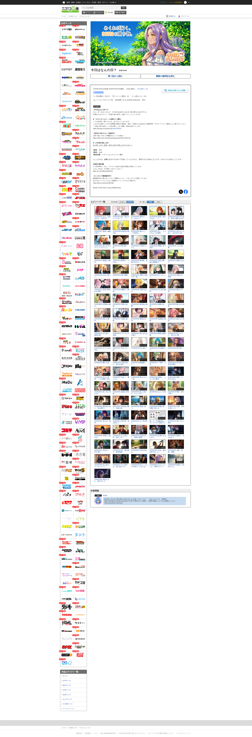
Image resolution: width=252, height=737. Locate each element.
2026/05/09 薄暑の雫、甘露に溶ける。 (157, 407)
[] (142, 89)
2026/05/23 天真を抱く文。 (139, 451)
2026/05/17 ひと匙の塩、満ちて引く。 (120, 436)
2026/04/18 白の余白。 (139, 348)
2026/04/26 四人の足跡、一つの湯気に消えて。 (102, 379)
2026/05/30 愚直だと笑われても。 (176, 465)
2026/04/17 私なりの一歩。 (121, 349)
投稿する (172, 16)
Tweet (181, 192)
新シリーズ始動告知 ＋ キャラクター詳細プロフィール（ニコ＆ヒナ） (157, 423)
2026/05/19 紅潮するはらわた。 (157, 436)
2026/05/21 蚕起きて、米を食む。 (102, 451)
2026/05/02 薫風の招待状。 (121, 392)
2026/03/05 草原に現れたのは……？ (157, 217)
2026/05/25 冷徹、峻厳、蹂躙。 (175, 451)
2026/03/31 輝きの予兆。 (175, 290)
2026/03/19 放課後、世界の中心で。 (139, 261)
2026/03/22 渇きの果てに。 (102, 276)
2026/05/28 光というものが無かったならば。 (139, 465)
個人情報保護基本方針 (108, 733)
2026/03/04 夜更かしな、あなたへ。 (138, 217)
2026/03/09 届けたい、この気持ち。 (139, 232)
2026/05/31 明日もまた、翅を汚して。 (101, 480)
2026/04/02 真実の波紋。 (120, 305)
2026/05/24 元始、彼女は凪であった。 (157, 451)
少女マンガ (67, 690)
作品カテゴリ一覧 (70, 672)
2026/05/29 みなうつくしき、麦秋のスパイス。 (157, 466)
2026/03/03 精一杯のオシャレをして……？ (121, 217)
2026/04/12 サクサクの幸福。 (121, 334)
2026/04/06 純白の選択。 (101, 319)
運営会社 (79, 733)
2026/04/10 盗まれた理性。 (176, 319)
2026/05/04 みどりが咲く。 (157, 392)
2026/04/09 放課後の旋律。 (157, 319)
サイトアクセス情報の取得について (160, 733)
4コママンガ (67, 699)
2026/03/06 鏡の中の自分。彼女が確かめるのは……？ (176, 218)
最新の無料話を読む (165, 76)
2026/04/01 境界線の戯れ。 (102, 305)
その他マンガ (67, 704)
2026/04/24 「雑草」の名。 (157, 363)
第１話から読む (115, 76)
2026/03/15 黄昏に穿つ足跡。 (157, 247)
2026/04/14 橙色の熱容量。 (157, 334)
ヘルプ (95, 733)
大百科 (93, 2)
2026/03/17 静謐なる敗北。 (102, 261)
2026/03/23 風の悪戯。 (121, 275)
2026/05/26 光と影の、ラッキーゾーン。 (102, 465)
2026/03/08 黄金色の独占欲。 (121, 232)
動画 (68, 2)
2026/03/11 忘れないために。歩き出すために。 (176, 233)
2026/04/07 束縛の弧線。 (120, 319)
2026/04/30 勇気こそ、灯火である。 (176, 378)
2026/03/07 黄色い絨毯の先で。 (102, 232)
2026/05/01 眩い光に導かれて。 (102, 392)
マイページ (185, 16)
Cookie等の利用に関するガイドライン (132, 733)
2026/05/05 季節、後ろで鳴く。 (176, 392)
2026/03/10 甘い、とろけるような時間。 (157, 232)
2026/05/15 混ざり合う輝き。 (176, 422)
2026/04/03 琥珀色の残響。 (139, 305)
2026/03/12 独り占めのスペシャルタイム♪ (102, 247)
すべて (65, 676)
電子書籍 (121, 12)
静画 (73, 2)
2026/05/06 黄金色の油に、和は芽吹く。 (102, 407)
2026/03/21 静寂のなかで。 (176, 261)
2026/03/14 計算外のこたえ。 (139, 247)
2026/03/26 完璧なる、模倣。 (176, 276)
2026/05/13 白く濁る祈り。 (139, 422)
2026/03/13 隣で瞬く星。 (120, 247)
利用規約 (88, 733)
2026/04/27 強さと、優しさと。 (121, 378)
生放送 (78, 2)
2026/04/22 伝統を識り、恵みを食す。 (120, 363)
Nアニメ (105, 2)
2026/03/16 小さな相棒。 (175, 247)
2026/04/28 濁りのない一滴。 (139, 378)
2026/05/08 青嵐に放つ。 (138, 407)
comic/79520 (116, 129)
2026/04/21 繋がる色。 (102, 363)
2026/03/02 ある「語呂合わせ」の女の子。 (102, 217)
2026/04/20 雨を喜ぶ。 (176, 348)
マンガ (110, 12)
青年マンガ (67, 685)
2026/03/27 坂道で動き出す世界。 (102, 290)
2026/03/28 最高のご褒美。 (121, 290)
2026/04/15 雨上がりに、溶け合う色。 (175, 334)
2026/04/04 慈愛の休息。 (156, 305)
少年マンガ (67, 681)
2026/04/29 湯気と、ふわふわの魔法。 (157, 378)
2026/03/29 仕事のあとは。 (139, 290)
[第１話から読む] (140, 65)
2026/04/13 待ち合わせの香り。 (139, 334)
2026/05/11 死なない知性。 (102, 422)
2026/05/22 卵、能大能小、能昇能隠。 (121, 451)
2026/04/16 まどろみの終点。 (102, 349)
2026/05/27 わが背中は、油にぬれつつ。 (120, 465)
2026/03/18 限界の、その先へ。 (121, 261)
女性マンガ (67, 695)
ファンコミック (68, 709)
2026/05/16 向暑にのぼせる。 (102, 436)
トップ (88, 12)
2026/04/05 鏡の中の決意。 (176, 305)
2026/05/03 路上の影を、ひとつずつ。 (138, 392)
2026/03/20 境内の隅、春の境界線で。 (157, 261)
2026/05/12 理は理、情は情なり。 (121, 422)
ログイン (164, 2)
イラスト (99, 12)
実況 (99, 2)
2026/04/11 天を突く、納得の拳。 (102, 334)
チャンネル (86, 2)
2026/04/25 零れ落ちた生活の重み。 (176, 363)
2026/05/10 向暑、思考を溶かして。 (176, 407)
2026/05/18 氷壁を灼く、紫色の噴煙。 (138, 436)
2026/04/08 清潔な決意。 (138, 319)
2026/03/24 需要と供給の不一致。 (139, 276)
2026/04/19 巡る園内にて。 (157, 349)
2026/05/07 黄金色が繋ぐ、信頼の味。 (121, 407)
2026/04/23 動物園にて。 (138, 363)
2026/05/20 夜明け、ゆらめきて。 (176, 436)
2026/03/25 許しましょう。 (157, 276)
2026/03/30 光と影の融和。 (157, 290)
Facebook (186, 192)
